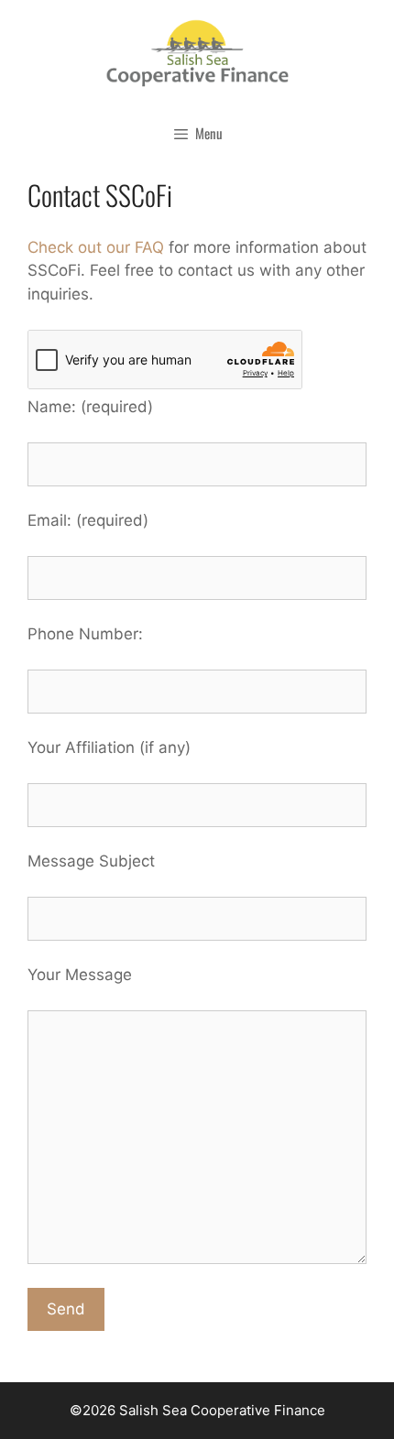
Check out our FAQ (95, 247)
